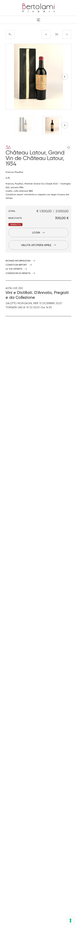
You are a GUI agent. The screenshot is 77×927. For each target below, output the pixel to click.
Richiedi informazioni (18, 260)
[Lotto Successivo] (67, 34)
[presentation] (12, 76)
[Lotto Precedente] (46, 34)
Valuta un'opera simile (36, 245)
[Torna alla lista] (10, 34)
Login (36, 232)
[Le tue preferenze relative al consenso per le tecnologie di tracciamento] (70, 920)
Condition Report (16, 264)
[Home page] (38, 7)
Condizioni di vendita (18, 273)
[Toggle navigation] (38, 20)
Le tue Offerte (14, 269)
